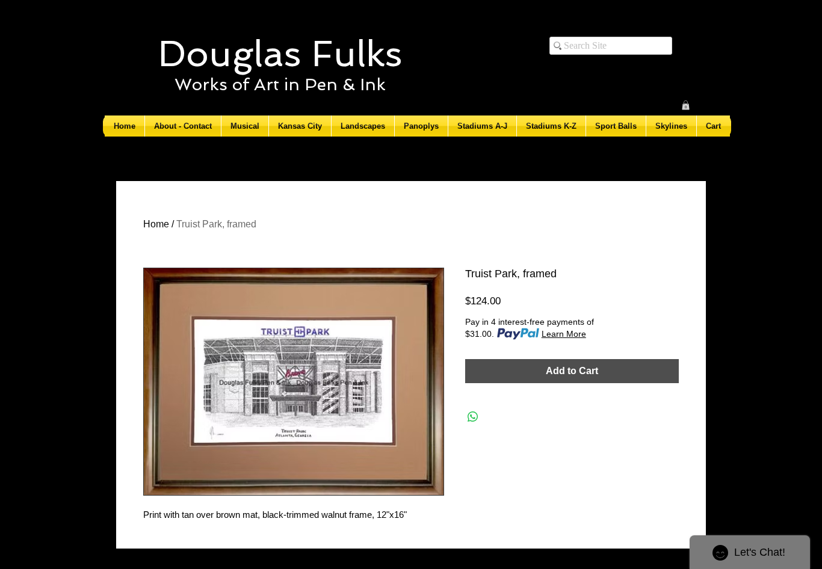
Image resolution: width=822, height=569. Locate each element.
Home (156, 224)
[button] (686, 105)
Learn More (564, 334)
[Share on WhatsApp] (473, 417)
